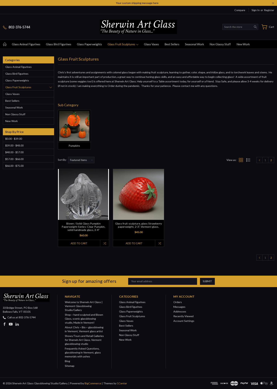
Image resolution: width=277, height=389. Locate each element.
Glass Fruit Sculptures (122, 44)
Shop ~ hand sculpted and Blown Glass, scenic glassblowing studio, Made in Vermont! (84, 318)
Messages (179, 306)
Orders (177, 302)
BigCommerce (93, 383)
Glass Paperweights (89, 44)
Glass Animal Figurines (26, 44)
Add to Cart (79, 243)
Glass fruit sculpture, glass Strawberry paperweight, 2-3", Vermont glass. (138, 225)
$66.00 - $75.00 (14, 165)
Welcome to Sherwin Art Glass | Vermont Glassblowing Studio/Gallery (84, 306)
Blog (67, 361)
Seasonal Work (194, 44)
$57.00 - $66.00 (14, 159)
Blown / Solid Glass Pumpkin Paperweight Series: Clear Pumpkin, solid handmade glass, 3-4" (83, 226)
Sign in (256, 10)
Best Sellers (172, 44)
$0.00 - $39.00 (13, 138)
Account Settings (183, 320)
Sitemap (69, 365)
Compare (239, 10)
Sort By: (62, 159)
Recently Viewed (183, 316)
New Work (243, 44)
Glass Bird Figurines (58, 44)
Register (269, 10)
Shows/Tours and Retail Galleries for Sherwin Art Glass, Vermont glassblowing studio (84, 339)
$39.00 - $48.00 (14, 145)
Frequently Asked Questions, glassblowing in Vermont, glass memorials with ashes (83, 352)
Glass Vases (151, 44)
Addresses (179, 311)
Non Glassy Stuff (220, 44)
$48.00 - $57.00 (14, 152)
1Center (122, 383)
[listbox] (81, 160)
